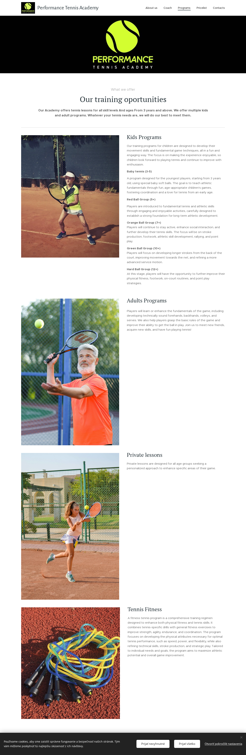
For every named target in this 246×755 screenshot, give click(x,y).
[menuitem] (152, 8)
